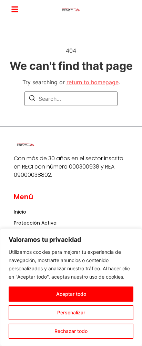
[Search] (32, 99)
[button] (15, 9)
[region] (71, 287)
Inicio (20, 211)
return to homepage (93, 82)
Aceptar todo (71, 294)
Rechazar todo (71, 331)
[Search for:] (71, 98)
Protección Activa (35, 222)
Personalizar (71, 312)
